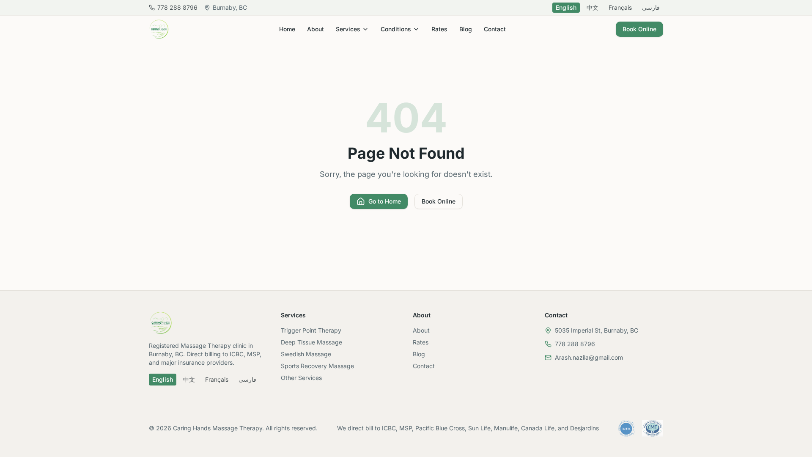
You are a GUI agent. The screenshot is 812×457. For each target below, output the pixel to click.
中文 (592, 7)
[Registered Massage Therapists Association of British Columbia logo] (626, 428)
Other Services (301, 377)
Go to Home (384, 201)
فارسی (651, 7)
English (566, 7)
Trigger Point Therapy (311, 330)
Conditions (396, 29)
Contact (495, 29)
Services (348, 29)
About (315, 29)
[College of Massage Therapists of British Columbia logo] (652, 428)
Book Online (639, 29)
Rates (439, 29)
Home (287, 29)
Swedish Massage (306, 354)
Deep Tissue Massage (311, 342)
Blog (465, 29)
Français (620, 7)
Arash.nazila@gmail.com (589, 357)
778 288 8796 (575, 343)
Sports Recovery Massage (317, 365)
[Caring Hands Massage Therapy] (159, 29)
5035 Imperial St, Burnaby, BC (596, 330)
